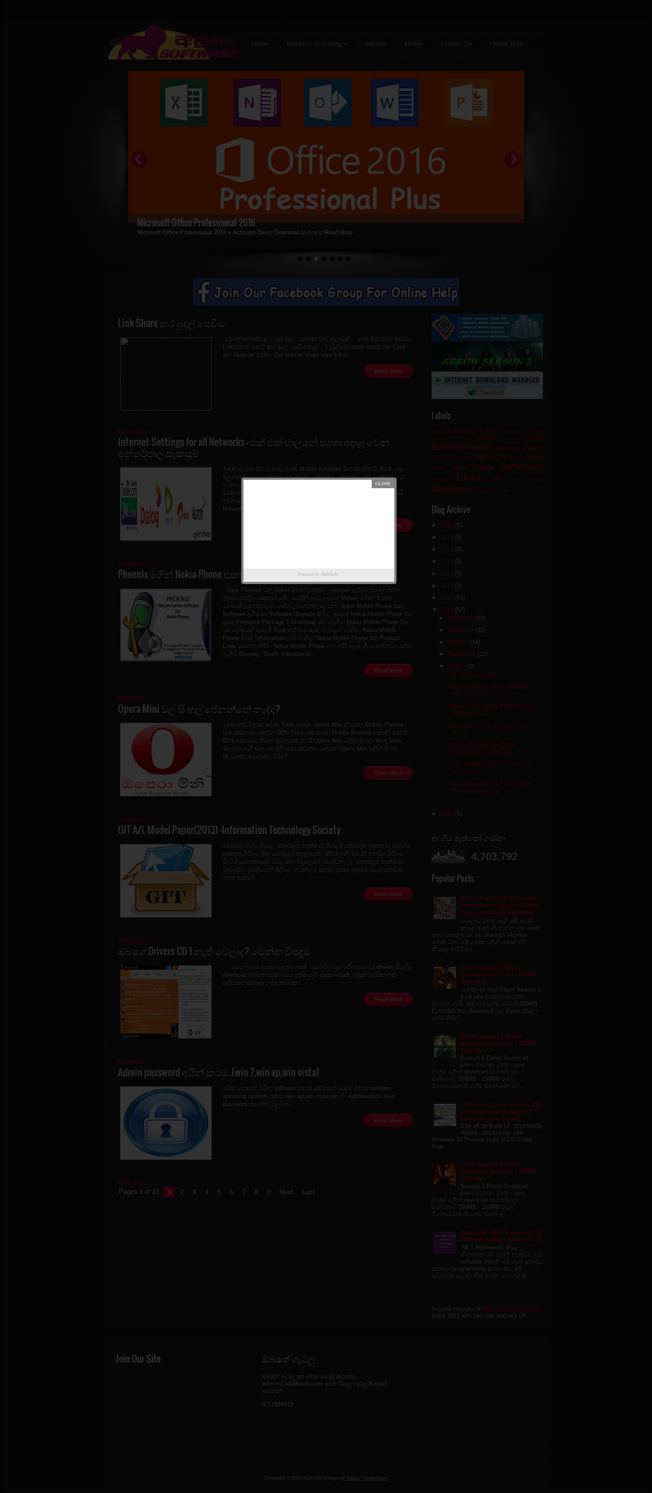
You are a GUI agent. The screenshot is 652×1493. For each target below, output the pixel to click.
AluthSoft (329, 574)
